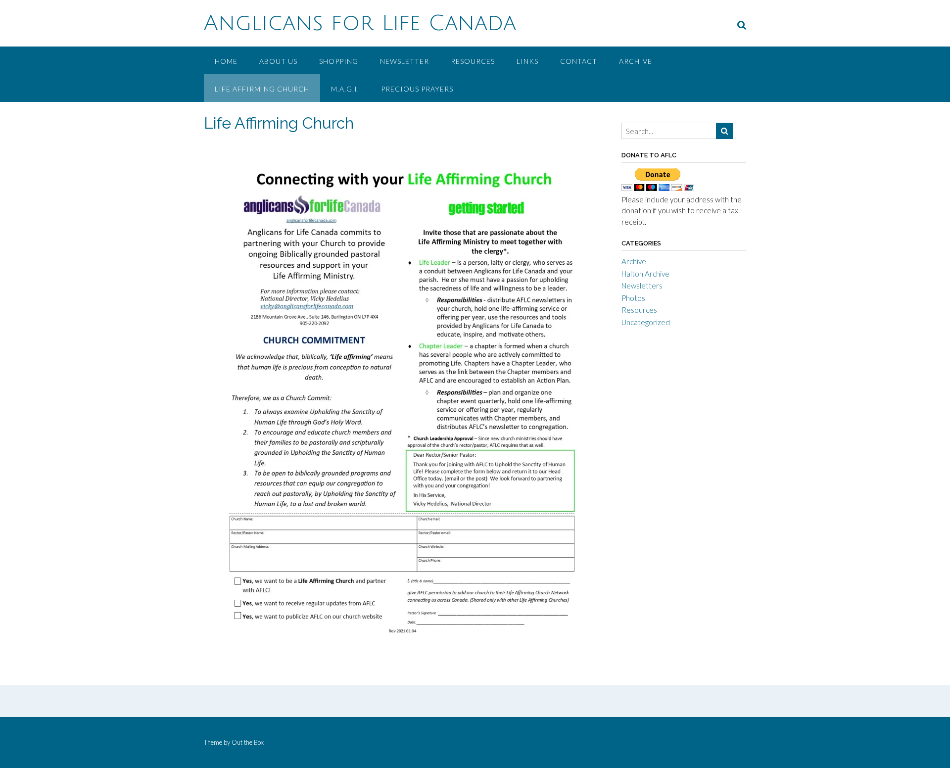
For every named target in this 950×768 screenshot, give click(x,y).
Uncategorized (645, 322)
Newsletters (642, 285)
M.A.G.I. (345, 89)
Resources (473, 61)
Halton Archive (645, 273)
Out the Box (248, 742)
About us (278, 61)
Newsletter (404, 61)
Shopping (338, 61)
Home (226, 61)
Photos (633, 297)
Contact (578, 61)
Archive (635, 61)
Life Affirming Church (262, 89)
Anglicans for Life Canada (360, 23)
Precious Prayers (417, 89)
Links (527, 61)
